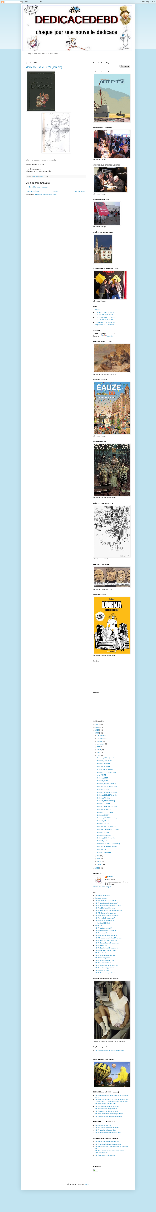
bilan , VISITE (101, 775)
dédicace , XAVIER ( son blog (106, 784)
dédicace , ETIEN (102, 778)
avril (98, 856)
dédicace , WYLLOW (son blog (44, 67)
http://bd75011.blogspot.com (104, 968)
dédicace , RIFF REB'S (104, 761)
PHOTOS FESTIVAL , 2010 (104, 320)
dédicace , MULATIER (104, 852)
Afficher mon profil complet (102, 887)
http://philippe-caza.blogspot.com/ (106, 930)
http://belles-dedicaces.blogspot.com (107, 943)
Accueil (56, 191)
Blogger (86, 1184)
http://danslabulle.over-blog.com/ (106, 940)
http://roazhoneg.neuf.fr (102, 958)
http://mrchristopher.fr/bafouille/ (105, 955)
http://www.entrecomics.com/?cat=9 (106, 1111)
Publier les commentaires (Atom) (46, 195)
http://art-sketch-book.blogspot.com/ (106, 1128)
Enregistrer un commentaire (38, 187)
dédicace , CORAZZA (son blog (107, 795)
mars (99, 859)
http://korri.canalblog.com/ (103, 933)
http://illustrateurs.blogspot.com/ (105, 913)
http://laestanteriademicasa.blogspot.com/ (108, 1116)
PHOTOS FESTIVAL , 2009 (104, 315)
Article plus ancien (79, 191)
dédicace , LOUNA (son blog (106, 772)
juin (98, 752)
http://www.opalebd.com (103, 963)
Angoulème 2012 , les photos (104, 325)
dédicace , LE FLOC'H (104, 835)
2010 (97, 730)
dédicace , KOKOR (103, 789)
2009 (97, 733)
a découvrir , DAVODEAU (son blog (108, 844)
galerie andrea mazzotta (103, 1125)
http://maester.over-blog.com (104, 960)
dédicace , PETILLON (104, 809)
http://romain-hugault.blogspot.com (106, 965)
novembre (100, 738)
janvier (99, 864)
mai (98, 755)
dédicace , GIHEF (102, 815)
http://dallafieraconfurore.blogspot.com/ (108, 905)
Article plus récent (33, 191)
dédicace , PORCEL (103, 766)
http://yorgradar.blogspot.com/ (105, 918)
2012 (97, 724)
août (98, 747)
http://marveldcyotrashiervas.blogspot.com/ (109, 1114)
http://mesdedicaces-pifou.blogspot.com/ (108, 910)
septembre (101, 744)
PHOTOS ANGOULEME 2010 (105, 317)
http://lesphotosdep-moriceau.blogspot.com (109, 1050)
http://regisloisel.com (102, 970)
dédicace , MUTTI (102, 821)
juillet (99, 750)
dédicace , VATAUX (103, 824)
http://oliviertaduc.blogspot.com (105, 950)
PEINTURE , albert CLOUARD (105, 312)
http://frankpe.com (101, 945)
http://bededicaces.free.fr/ (103, 928)
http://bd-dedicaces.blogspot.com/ (106, 900)
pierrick (110, 877)
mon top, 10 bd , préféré (105, 769)
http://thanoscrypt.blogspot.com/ (105, 1104)
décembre (100, 735)
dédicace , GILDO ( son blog (106, 838)
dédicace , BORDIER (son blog (107, 846)
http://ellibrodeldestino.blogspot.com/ (107, 1106)
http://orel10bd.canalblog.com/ (105, 908)
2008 (97, 868)
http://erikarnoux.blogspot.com (105, 973)
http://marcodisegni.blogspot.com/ (106, 1130)
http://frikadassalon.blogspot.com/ (106, 1109)
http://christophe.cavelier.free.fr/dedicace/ (108, 938)
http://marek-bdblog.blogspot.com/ (106, 903)
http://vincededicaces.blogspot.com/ (107, 1141)
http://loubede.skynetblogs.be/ (105, 1155)
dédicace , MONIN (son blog (106, 758)
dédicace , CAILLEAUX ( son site (108, 829)
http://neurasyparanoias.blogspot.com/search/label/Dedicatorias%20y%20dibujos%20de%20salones (112, 1100)
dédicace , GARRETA (104, 832)
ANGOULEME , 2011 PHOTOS (105, 322)
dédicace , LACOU (103, 849)
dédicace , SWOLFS (103, 764)
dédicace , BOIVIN (103, 841)
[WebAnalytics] (95, 1171)
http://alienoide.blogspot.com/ (104, 920)
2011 (97, 727)
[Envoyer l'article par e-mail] (47, 176)
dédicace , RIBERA (103, 798)
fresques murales (101, 898)
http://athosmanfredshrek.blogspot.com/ (108, 1144)
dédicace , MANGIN (103, 781)
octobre (99, 741)
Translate (109, 336)
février (99, 861)
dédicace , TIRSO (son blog (106, 801)
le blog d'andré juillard (102, 923)
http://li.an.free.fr (100, 953)
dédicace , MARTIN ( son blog (107, 806)
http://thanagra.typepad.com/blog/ (106, 935)
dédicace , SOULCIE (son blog (107, 818)
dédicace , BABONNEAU (105, 812)
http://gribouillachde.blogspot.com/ (106, 948)
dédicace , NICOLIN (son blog (107, 786)
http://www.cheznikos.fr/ (102, 895)
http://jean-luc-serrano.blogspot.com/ (107, 915)
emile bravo (99, 925)
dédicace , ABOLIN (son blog (106, 826)
